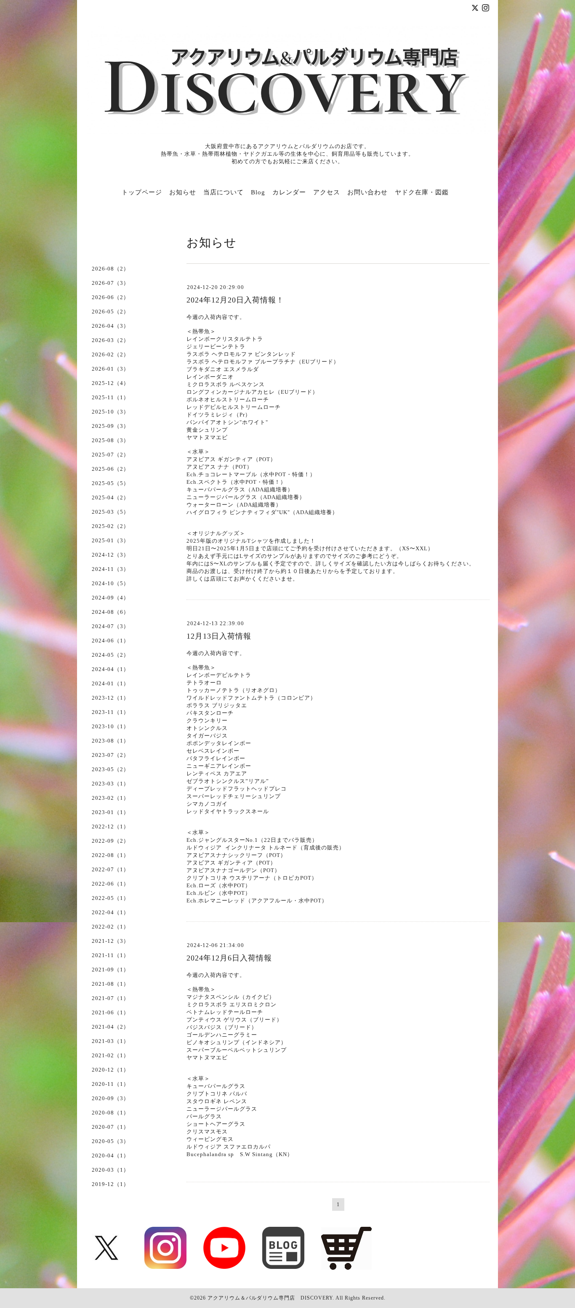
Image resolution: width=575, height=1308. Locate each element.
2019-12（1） (110, 1184)
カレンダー (289, 192)
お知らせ (182, 192)
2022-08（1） (110, 855)
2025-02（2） (110, 526)
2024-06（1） (110, 640)
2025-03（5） (110, 512)
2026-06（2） (110, 297)
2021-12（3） (110, 941)
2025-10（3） (110, 412)
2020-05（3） (110, 1141)
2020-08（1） (110, 1112)
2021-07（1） (110, 998)
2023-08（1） (110, 741)
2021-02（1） (110, 1055)
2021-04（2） (110, 1027)
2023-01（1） (110, 812)
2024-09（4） (110, 597)
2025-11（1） (110, 397)
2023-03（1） (110, 783)
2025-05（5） (110, 483)
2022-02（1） (110, 926)
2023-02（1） (110, 798)
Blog (258, 192)
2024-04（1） (110, 669)
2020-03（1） (110, 1170)
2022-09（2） (110, 841)
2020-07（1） (110, 1127)
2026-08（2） (110, 268)
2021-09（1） (110, 969)
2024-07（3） (110, 626)
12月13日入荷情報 (218, 636)
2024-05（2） (110, 655)
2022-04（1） (110, 912)
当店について (223, 192)
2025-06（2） (110, 469)
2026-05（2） (110, 311)
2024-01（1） (110, 683)
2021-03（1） (110, 1041)
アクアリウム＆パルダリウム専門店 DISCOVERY (270, 1298)
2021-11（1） (110, 955)
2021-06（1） (110, 1012)
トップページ (142, 192)
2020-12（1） (110, 1070)
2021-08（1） (110, 984)
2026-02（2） (110, 354)
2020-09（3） (110, 1098)
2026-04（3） (110, 326)
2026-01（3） (110, 369)
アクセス (326, 192)
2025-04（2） (110, 497)
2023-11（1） (110, 712)
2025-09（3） (110, 426)
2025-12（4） (110, 383)
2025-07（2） (110, 454)
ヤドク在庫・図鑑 (422, 192)
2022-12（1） (110, 826)
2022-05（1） (110, 898)
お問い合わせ (367, 192)
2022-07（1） (110, 869)
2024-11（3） (110, 569)
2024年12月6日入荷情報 (229, 958)
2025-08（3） (110, 440)
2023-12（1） (110, 698)
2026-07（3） (110, 283)
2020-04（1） (110, 1155)
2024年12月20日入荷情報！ (235, 300)
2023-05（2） (110, 769)
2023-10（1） (110, 726)
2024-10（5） (110, 583)
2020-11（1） (110, 1084)
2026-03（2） (110, 340)
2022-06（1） (110, 884)
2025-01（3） (110, 540)
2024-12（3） (110, 555)
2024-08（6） (110, 612)
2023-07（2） (110, 755)
